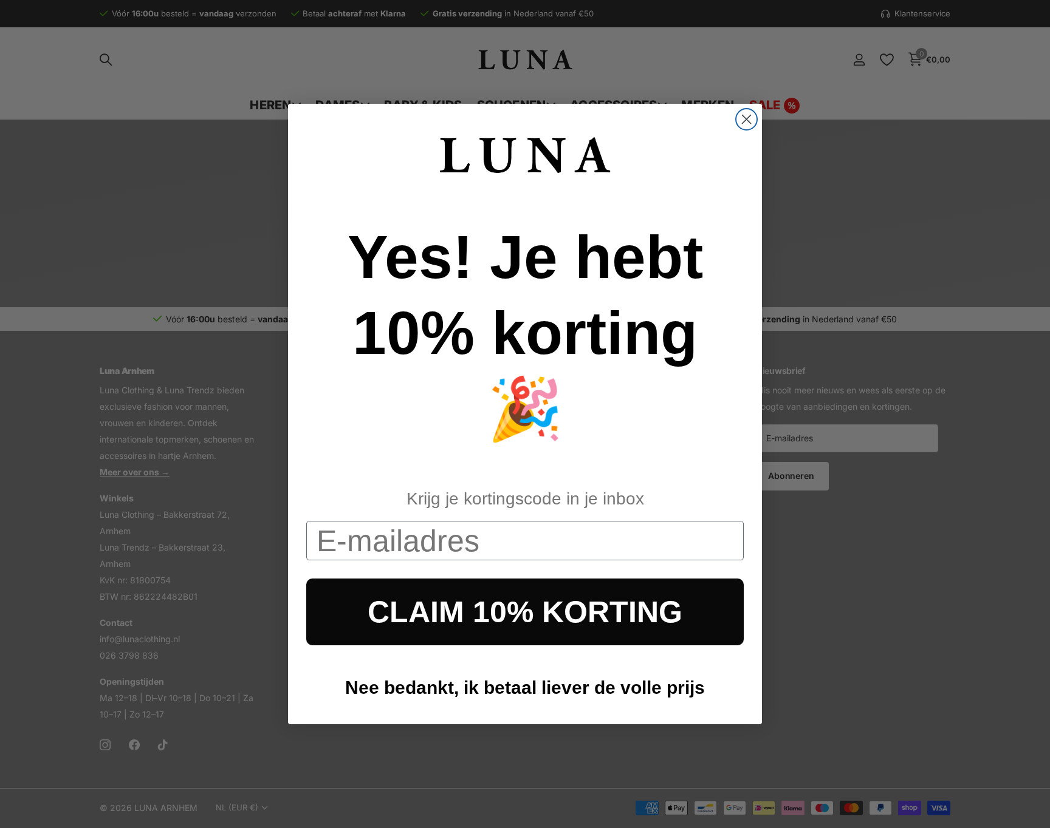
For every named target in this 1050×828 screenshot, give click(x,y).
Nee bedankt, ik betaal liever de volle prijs (525, 687)
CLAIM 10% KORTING (525, 612)
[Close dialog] (746, 119)
